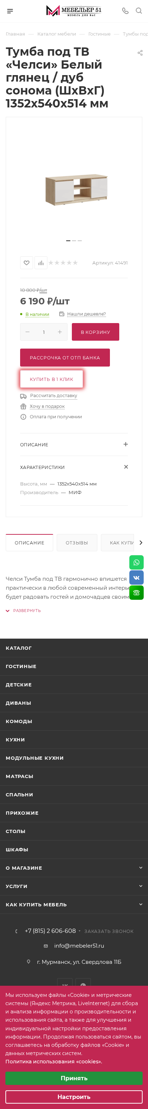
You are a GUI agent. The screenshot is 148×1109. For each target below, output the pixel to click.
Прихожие (22, 813)
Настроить (74, 1097)
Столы (16, 831)
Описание (29, 543)
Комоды (19, 721)
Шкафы (17, 849)
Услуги (17, 886)
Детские (19, 684)
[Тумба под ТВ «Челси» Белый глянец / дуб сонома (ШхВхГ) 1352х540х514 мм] (74, 181)
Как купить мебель (36, 904)
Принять (74, 1078)
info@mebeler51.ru (79, 945)
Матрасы (19, 776)
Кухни (15, 739)
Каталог (19, 648)
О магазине (24, 868)
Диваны (18, 703)
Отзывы (77, 543)
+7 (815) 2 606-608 (50, 931)
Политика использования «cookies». (53, 1061)
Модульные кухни (35, 758)
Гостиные (21, 666)
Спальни (19, 794)
